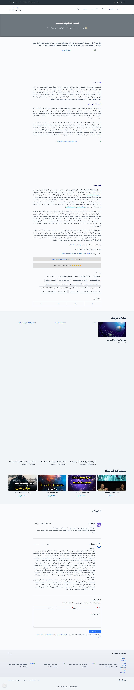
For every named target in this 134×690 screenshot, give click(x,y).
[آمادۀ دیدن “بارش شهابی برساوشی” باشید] (62, 665)
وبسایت (51, 608)
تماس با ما (18, 2)
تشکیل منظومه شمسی (65, 276)
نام (98, 608)
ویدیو (85, 9)
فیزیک (103, 9)
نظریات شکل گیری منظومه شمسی (90, 292)
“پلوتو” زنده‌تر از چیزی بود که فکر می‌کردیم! (83, 462)
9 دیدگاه (24, 464)
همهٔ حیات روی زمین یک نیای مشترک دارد (53, 462)
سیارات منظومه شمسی (80, 280)
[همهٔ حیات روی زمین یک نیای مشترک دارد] (52, 390)
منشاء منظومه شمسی (52, 284)
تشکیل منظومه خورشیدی (82, 276)
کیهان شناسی (58, 28)
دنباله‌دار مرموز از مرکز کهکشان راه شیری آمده (22, 462)
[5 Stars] (72, 265)
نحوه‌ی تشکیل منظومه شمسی (49, 288)
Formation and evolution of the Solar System (77, 254)
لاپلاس (64, 284)
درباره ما (25, 2)
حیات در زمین (51, 276)
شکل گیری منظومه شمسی (92, 284)
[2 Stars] (78, 265)
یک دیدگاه (83, 464)
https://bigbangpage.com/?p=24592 (62, 259)
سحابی (63, 28)
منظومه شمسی (81, 288)
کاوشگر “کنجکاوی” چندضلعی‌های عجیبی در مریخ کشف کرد (108, 665)
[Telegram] (41, 303)
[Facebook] (121, 2)
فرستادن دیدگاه (94, 631)
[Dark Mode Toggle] (4, 685)
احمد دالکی (96, 276)
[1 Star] (80, 265)
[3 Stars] (76, 265)
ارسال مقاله (11, 2)
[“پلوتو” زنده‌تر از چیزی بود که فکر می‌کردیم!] (82, 390)
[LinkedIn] (58, 303)
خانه (38, 2)
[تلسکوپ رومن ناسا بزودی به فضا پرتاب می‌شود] (32, 665)
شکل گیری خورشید (64, 280)
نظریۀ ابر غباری (62, 292)
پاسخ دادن (36, 523)
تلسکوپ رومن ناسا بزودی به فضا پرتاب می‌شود (18, 665)
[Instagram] (114, 2)
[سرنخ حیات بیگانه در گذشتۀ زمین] (112, 329)
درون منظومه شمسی (93, 195)
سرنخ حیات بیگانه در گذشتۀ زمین (116, 340)
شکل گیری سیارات (51, 280)
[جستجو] (124, 2)
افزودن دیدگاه (95, 614)
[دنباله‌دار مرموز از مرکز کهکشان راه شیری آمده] (22, 390)
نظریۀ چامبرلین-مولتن (48, 292)
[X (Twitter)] (117, 2)
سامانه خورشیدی (95, 280)
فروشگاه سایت (32, 2)
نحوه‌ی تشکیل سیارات (67, 288)
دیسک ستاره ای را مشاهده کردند (76, 207)
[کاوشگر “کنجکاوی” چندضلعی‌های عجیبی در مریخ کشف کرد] (122, 665)
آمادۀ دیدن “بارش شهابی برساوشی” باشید (50, 665)
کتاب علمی (94, 9)
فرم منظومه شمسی (76, 284)
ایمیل (74, 608)
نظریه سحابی (74, 292)
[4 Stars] (74, 265)
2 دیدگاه (49, 28)
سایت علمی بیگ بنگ (15, 10)
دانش (118, 9)
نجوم (111, 9)
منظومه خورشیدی (94, 288)
